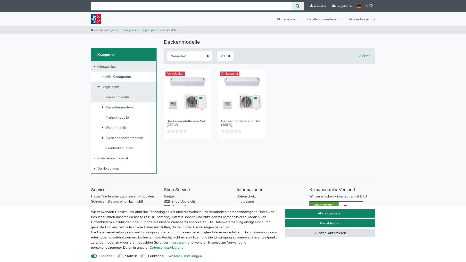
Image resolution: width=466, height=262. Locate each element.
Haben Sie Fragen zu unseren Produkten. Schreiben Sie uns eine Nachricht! (123, 198)
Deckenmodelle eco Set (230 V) (185, 123)
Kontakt (169, 196)
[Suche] (297, 6)
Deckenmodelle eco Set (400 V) (240, 123)
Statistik (131, 256)
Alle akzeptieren (330, 213)
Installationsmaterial (322, 19)
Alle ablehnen (330, 223)
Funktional (156, 256)
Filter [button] (366, 56)
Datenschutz (246, 196)
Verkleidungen (360, 19)
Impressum (245, 201)
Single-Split (147, 30)
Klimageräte (286, 19)
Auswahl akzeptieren (330, 233)
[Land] (358, 6)
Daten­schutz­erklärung (166, 247)
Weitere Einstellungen (185, 256)
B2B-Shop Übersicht (179, 201)
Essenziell (106, 256)
